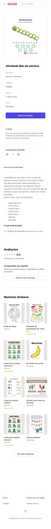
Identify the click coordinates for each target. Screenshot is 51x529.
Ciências (9, 76)
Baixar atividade (25, 115)
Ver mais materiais (25, 454)
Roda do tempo (10, 326)
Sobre (5, 498)
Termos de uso (32, 504)
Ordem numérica (33, 437)
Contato (6, 504)
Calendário (17, 76)
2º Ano (14, 97)
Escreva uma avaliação (25, 278)
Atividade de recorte (34, 363)
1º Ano (8, 97)
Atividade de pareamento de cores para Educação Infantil (35, 328)
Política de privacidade (35, 498)
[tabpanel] (25, 35)
